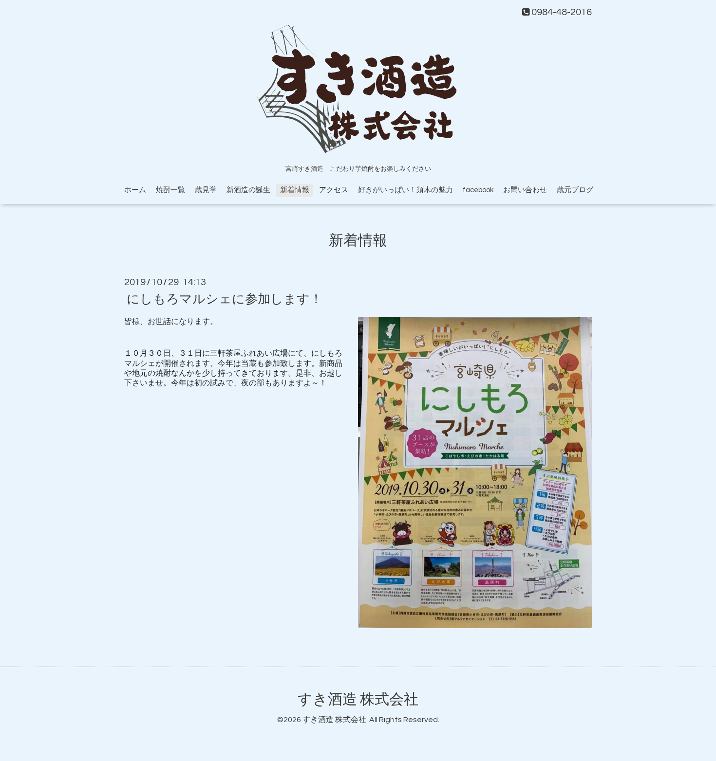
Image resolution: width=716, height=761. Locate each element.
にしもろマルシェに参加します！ (224, 299)
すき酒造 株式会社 (358, 699)
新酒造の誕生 (248, 190)
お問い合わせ (525, 190)
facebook (478, 190)
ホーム (135, 190)
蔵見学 (206, 190)
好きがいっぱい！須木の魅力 (405, 190)
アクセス (333, 190)
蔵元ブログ (575, 190)
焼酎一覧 (170, 190)
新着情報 (294, 190)
